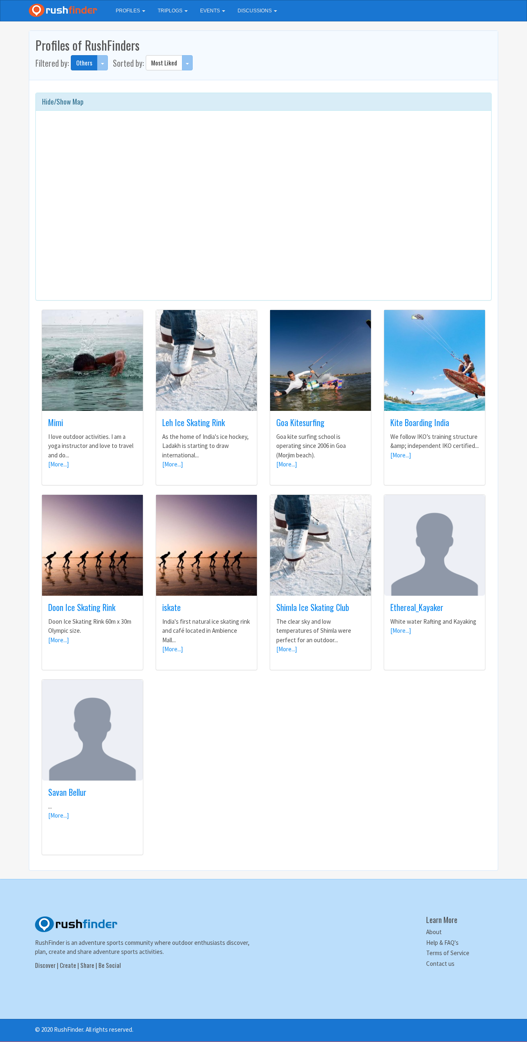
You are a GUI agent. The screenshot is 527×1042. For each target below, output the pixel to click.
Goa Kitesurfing (300, 422)
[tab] (263, 101)
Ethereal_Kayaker (416, 607)
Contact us (440, 963)
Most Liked (164, 62)
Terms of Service (447, 953)
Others (84, 62)
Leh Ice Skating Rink (193, 422)
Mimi (55, 422)
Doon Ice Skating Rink (81, 607)
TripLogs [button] (171, 11)
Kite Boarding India (419, 422)
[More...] (58, 464)
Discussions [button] (255, 11)
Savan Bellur (67, 792)
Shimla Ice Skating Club (312, 607)
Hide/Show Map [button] (63, 101)
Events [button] (210, 11)
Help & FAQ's (442, 942)
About (434, 932)
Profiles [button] (128, 11)
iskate (171, 607)
